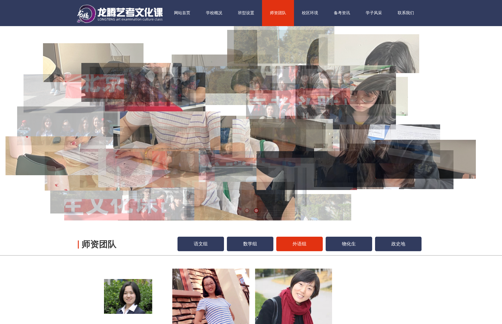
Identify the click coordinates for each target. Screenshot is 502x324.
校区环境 (310, 13)
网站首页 (182, 13)
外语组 (299, 243)
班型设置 (246, 13)
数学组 (250, 243)
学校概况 (214, 13)
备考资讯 (342, 13)
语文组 (201, 243)
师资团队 (278, 13)
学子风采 (374, 13)
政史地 (398, 243)
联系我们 (406, 13)
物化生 (349, 243)
